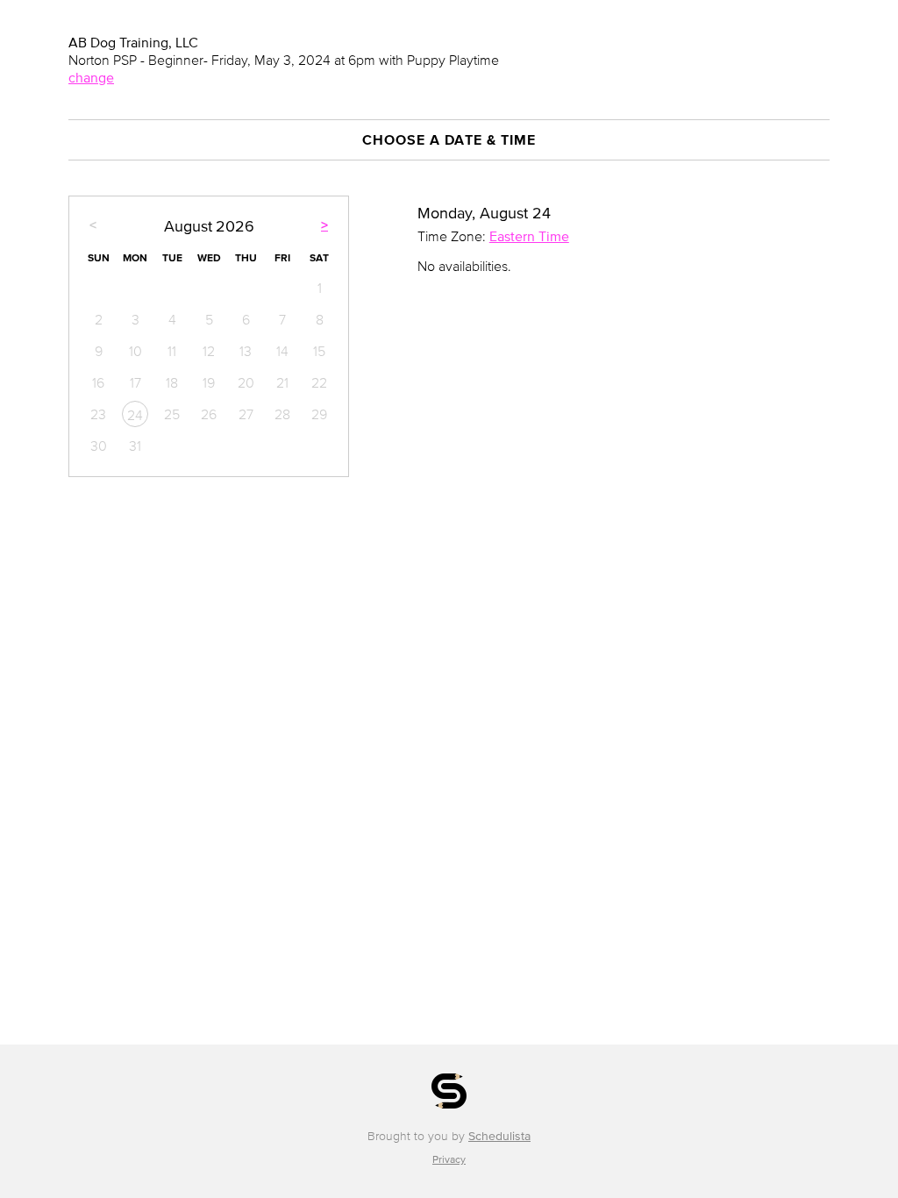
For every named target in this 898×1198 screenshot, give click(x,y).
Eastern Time (529, 236)
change (91, 77)
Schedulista (499, 1136)
